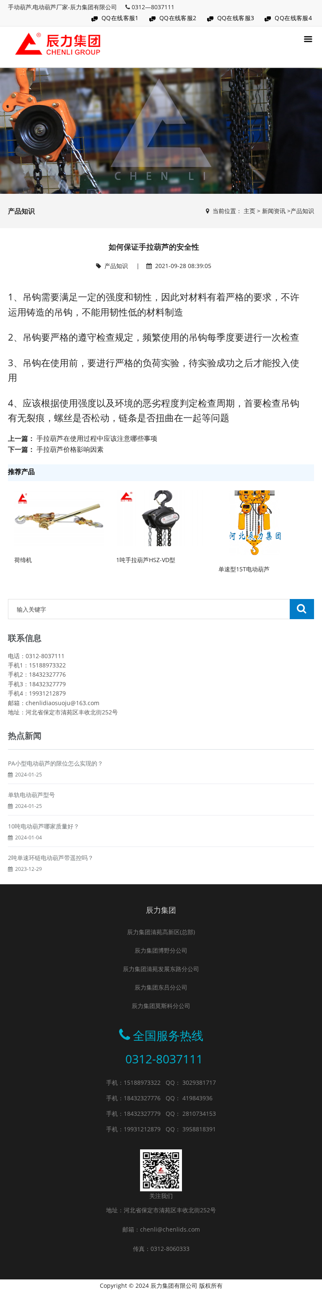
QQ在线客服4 (293, 18)
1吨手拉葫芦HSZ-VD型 (145, 560)
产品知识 (302, 211)
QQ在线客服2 (178, 18)
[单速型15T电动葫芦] (253, 522)
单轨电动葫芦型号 (31, 795)
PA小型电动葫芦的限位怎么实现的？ (55, 763)
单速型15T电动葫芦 (244, 569)
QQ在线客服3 (235, 18)
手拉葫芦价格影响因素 (70, 449)
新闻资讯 (274, 211)
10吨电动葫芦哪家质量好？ (43, 826)
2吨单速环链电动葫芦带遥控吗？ (50, 858)
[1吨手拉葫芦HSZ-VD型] (160, 517)
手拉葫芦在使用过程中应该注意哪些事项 (96, 438)
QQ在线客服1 (120, 18)
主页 (249, 211)
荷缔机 (23, 560)
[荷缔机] (59, 517)
